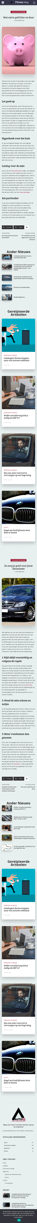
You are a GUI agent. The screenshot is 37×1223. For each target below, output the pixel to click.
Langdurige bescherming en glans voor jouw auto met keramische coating (21, 1195)
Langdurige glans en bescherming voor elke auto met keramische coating (22, 1205)
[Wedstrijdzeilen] (7, 297)
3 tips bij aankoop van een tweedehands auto (22, 257)
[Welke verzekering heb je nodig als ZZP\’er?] (18, 392)
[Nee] (35, 1216)
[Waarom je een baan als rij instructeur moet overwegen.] (7, 278)
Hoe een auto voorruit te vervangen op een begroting (17, 474)
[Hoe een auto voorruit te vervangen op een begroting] (18, 450)
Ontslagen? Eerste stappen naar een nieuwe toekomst (16, 359)
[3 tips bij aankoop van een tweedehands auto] (7, 257)
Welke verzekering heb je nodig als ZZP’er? (16, 416)
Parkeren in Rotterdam (22, 287)
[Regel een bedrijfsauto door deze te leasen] (18, 507)
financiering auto (16, 171)
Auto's (6, 527)
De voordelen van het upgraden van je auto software (28, 237)
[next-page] (20, 547)
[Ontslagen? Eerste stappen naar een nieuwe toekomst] (18, 335)
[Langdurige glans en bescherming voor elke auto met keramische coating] (6, 1204)
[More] (27, 227)
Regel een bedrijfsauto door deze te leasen (17, 531)
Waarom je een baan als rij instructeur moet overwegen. (23, 277)
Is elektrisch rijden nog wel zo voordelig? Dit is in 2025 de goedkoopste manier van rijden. (24, 267)
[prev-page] (16, 547)
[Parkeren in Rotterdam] (7, 288)
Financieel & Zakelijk (18, 12)
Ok (19, 1220)
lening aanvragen (25, 192)
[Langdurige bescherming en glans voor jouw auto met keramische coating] (6, 1195)
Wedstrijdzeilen (19, 297)
